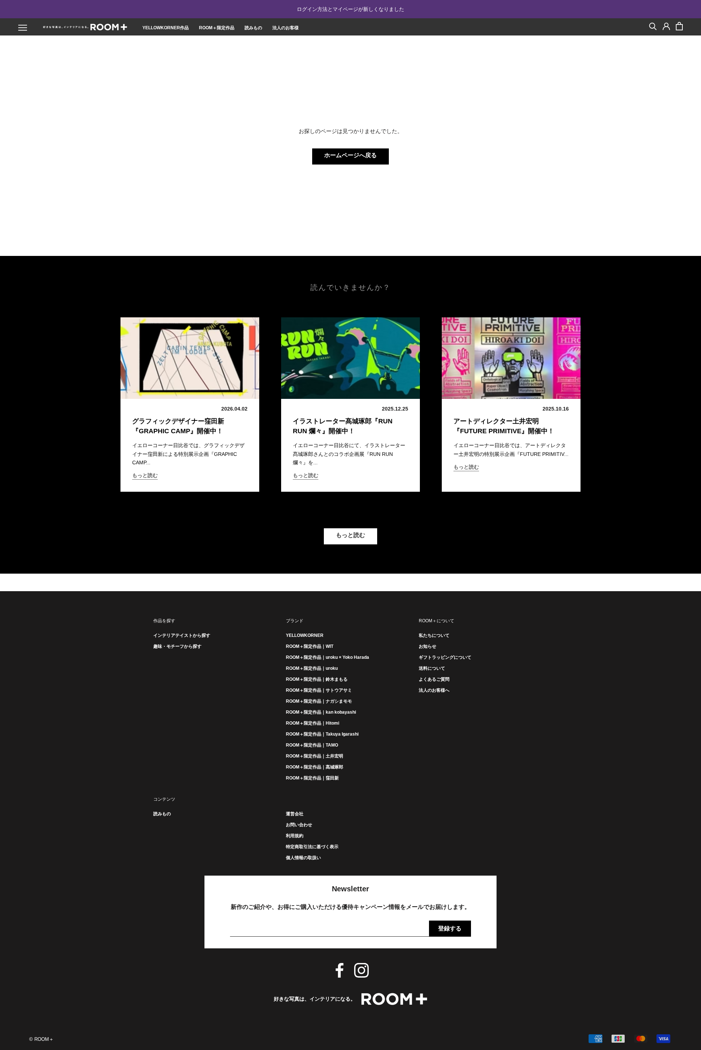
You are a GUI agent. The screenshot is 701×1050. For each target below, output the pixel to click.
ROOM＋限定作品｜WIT (309, 646)
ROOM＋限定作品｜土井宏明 (314, 756)
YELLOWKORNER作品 (165, 27)
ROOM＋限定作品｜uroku (312, 668)
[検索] (653, 26)
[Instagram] (361, 970)
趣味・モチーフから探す (177, 646)
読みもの (253, 27)
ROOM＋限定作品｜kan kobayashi (321, 712)
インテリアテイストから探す (181, 635)
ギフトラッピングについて (445, 657)
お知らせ (427, 646)
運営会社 (294, 813)
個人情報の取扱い (303, 857)
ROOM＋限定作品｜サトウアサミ (319, 690)
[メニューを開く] (22, 27)
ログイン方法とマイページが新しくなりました (350, 9)
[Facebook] (339, 970)
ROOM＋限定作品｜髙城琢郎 (314, 767)
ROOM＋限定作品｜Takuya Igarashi (322, 734)
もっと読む (145, 475)
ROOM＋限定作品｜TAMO (312, 745)
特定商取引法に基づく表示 (312, 846)
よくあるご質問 (434, 679)
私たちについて (434, 635)
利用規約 (294, 835)
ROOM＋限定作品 (216, 27)
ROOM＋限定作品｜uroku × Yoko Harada (327, 657)
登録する (449, 928)
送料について (432, 668)
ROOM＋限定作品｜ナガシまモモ (319, 701)
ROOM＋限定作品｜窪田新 (312, 778)
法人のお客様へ (434, 690)
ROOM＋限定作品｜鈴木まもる (317, 679)
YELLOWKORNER (304, 635)
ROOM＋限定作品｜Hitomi (312, 723)
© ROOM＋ (41, 1039)
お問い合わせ (299, 824)
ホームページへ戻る (350, 155)
